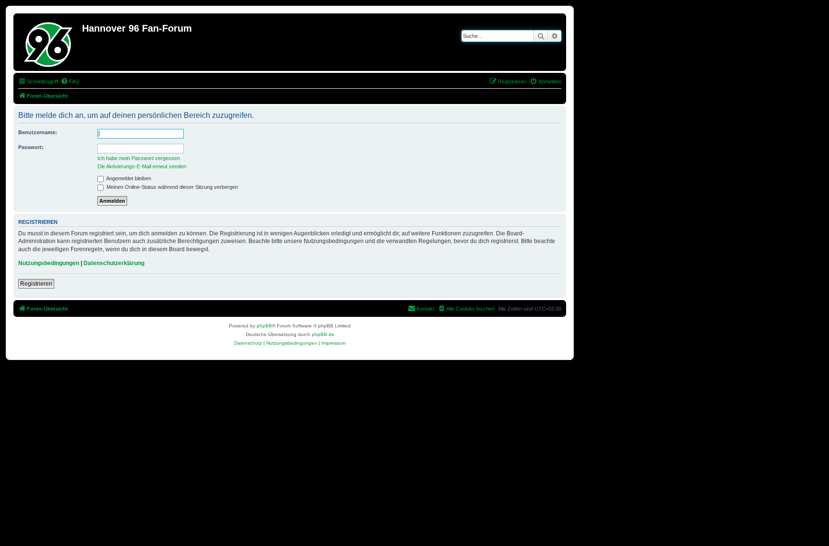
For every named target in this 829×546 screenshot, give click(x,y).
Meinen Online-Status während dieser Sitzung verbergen (171, 187)
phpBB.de (323, 334)
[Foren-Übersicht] (49, 42)
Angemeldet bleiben (128, 178)
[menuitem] (70, 81)
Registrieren (36, 283)
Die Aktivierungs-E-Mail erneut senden (141, 166)
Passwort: (31, 147)
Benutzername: (37, 132)
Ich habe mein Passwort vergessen (138, 158)
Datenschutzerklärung (113, 263)
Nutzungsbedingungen (48, 263)
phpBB (264, 325)
